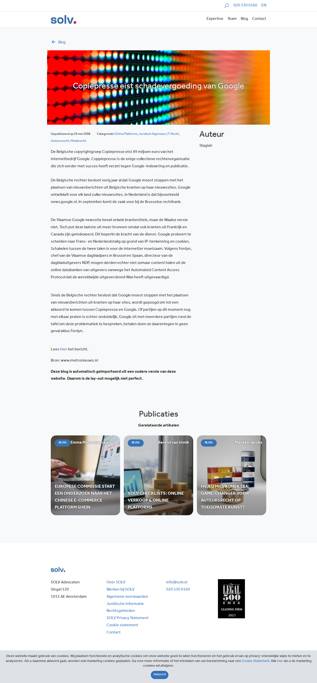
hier (63, 350)
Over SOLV (115, 583)
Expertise (215, 19)
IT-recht (173, 134)
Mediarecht (78, 141)
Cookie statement (122, 625)
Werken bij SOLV (120, 590)
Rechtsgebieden (120, 611)
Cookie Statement (255, 661)
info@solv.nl (176, 583)
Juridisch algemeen (152, 134)
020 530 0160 (245, 6)
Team (232, 19)
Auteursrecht (60, 141)
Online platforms (126, 134)
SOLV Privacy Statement (127, 618)
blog (62, 43)
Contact (259, 19)
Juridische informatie (125, 604)
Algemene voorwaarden (127, 597)
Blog (244, 19)
